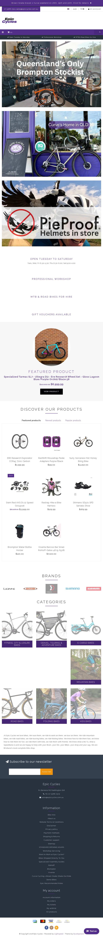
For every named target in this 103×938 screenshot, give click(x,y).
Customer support (51, 840)
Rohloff (51, 865)
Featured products (31, 420)
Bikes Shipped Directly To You (51, 858)
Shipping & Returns (51, 836)
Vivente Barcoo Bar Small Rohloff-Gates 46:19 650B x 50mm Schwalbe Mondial (51, 550)
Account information (51, 897)
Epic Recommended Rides (51, 883)
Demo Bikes (51, 880)
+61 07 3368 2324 (52, 794)
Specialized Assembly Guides (51, 862)
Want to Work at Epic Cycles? (51, 854)
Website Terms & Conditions (51, 822)
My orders (51, 901)
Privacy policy (51, 829)
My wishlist (51, 908)
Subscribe (46, 772)
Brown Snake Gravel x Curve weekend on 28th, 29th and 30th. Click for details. (50, 3)
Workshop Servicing (51, 851)
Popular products (73, 420)
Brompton (51, 869)
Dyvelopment (78, 934)
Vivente (51, 872)
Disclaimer (51, 826)
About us (51, 818)
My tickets (51, 905)
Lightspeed (58, 934)
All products (51, 912)
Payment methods (51, 833)
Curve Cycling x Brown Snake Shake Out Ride (51, 876)
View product (51, 391)
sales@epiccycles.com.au (53, 797)
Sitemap (51, 844)
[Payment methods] (35, 921)
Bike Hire (51, 815)
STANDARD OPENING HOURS (51, 847)
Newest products (53, 420)
